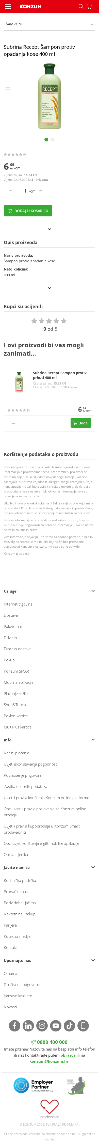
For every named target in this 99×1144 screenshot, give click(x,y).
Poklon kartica (16, 715)
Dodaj (83, 423)
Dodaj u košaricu (30, 210)
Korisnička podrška (20, 880)
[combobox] (49, 24)
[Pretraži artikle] (81, 6)
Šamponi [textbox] (14, 24)
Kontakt (10, 947)
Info (7, 739)
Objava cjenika (16, 854)
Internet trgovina (18, 604)
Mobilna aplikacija (19, 682)
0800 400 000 (52, 1042)
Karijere (10, 925)
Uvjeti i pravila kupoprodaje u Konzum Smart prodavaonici (42, 829)
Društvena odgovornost (24, 984)
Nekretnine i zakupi (20, 913)
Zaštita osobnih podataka (25, 786)
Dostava (11, 615)
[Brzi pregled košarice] (93, 6)
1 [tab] (46, 139)
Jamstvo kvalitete (18, 995)
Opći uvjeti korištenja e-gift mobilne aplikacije (41, 843)
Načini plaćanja (16, 752)
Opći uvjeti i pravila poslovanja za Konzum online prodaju (45, 811)
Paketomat (13, 626)
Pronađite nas (16, 891)
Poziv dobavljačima (20, 902)
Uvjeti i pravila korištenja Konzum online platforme (46, 797)
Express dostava (17, 648)
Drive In (10, 637)
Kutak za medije (17, 936)
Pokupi (9, 659)
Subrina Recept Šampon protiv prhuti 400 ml (60, 375)
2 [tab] (53, 139)
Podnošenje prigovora (23, 775)
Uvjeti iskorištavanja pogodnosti (31, 764)
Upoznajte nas (17, 960)
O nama (10, 973)
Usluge (10, 591)
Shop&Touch (15, 704)
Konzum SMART (17, 671)
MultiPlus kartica (17, 726)
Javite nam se (17, 867)
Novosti (10, 1006)
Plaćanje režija (16, 693)
